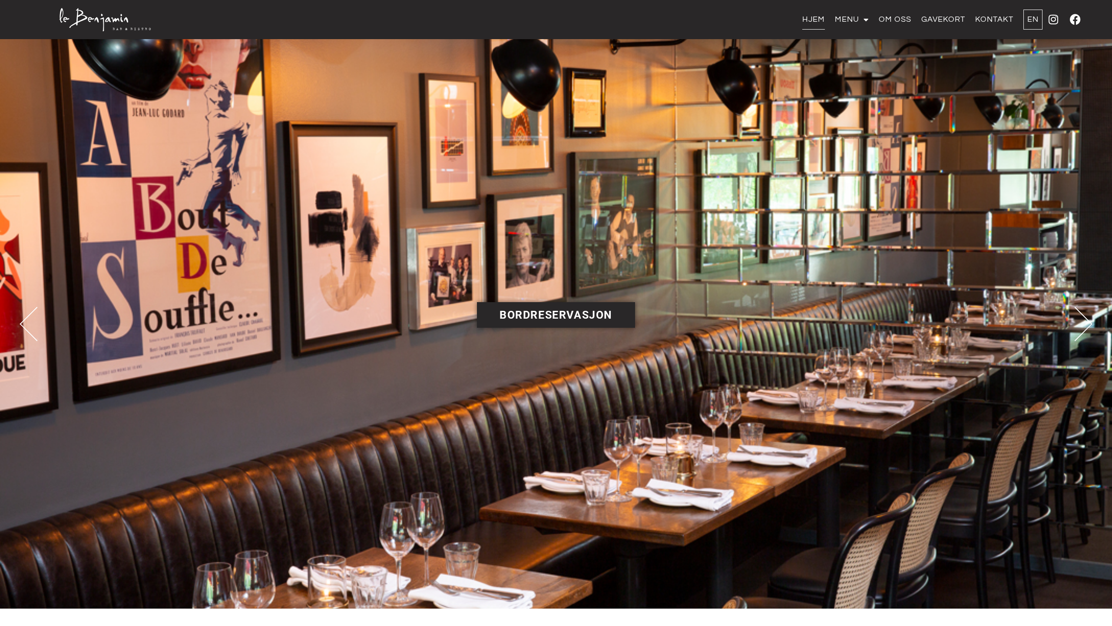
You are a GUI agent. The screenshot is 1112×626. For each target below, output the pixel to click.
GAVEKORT (943, 19)
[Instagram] (1053, 19)
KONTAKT (994, 19)
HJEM (813, 19)
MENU (847, 19)
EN (1033, 19)
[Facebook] (1075, 19)
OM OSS (895, 19)
